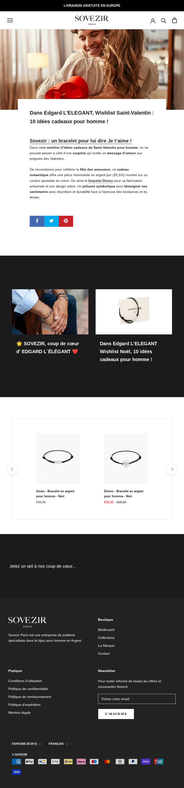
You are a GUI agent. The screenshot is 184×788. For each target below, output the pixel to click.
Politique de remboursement (29, 697)
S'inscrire (116, 714)
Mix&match (106, 630)
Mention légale (19, 712)
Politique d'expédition (24, 705)
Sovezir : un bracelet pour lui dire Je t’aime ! (81, 140)
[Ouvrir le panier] (174, 20)
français (56, 743)
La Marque (106, 645)
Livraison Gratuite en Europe (92, 5)
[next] (171, 469)
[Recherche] (163, 20)
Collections (106, 638)
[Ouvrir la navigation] (10, 20)
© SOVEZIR (19, 754)
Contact (104, 653)
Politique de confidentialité (28, 689)
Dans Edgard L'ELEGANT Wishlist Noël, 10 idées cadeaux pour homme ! (128, 351)
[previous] (12, 469)
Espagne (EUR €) (24, 743)
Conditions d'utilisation (25, 681)
